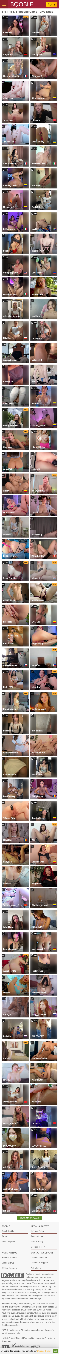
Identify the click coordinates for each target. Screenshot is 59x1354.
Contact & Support (39, 1262)
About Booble (8, 1230)
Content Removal (39, 1257)
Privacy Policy (37, 1230)
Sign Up (51, 4)
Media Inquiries (8, 1241)
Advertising (36, 1267)
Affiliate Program (9, 1267)
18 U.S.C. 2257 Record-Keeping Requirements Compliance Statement (28, 1340)
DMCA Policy (37, 1241)
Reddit (4, 1236)
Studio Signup (8, 1262)
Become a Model (9, 1257)
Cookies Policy (38, 1246)
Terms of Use (37, 1236)
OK (55, 1351)
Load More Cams (29, 1218)
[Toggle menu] (4, 4)
